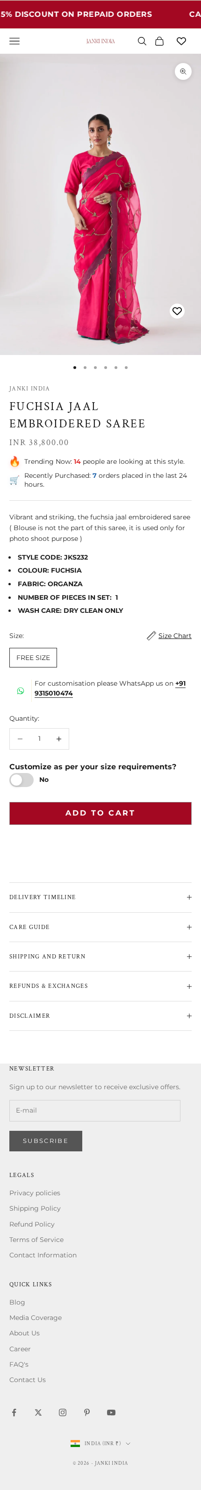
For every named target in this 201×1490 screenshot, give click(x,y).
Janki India (29, 388)
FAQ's (19, 1364)
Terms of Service (36, 1239)
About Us (24, 1333)
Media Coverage (35, 1317)
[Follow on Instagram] (62, 1412)
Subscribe (46, 1140)
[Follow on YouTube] (111, 1412)
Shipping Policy (35, 1208)
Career (20, 1349)
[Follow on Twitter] (38, 1412)
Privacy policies (34, 1193)
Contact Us (27, 1380)
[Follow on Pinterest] (87, 1412)
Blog (17, 1302)
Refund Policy (32, 1224)
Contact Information (43, 1255)
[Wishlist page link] (181, 41)
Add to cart (100, 813)
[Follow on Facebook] (14, 1412)
